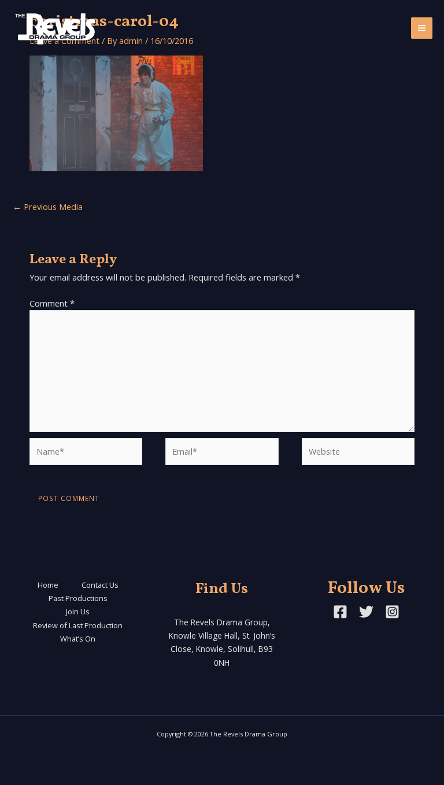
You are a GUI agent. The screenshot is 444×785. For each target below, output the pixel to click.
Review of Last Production (78, 625)
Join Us (78, 611)
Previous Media (48, 206)
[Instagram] (392, 612)
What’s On (77, 638)
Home (48, 585)
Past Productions (78, 598)
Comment (52, 303)
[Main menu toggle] (421, 28)
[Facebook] (340, 612)
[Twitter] (366, 612)
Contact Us (100, 585)
